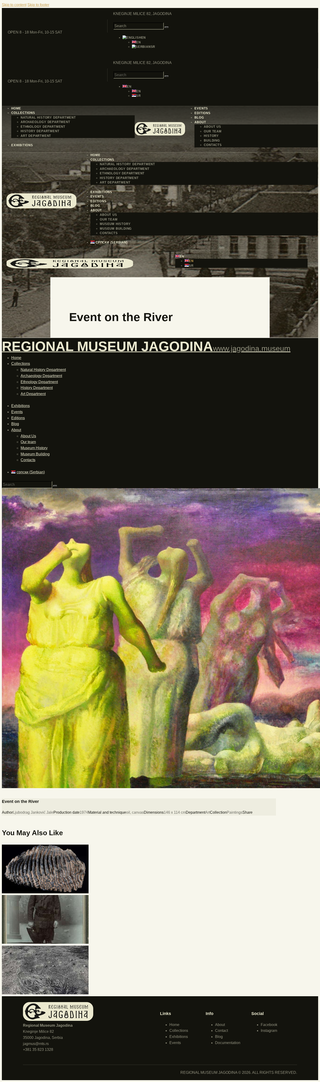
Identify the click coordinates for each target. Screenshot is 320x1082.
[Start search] (166, 27)
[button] (134, 37)
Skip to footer (38, 5)
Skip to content (14, 5)
